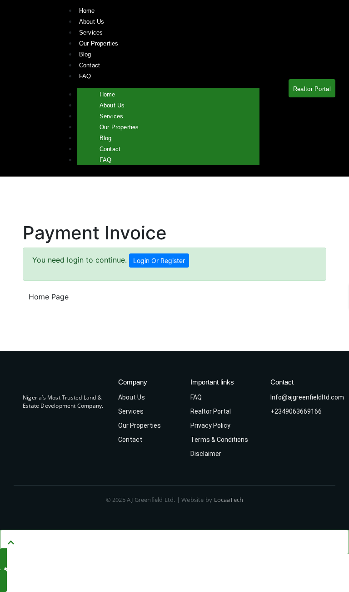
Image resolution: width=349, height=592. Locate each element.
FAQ (85, 76)
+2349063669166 (296, 411)
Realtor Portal (210, 411)
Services (91, 32)
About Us (92, 21)
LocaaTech (229, 500)
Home (87, 10)
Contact (89, 65)
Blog (85, 54)
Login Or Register (159, 260)
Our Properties (99, 43)
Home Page (49, 296)
